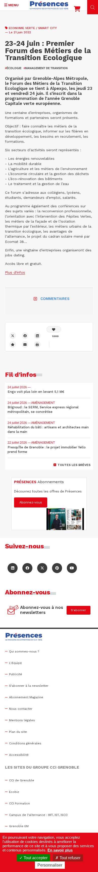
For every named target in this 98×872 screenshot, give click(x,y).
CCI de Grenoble (21, 780)
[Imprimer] (37, 344)
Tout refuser (69, 858)
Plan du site (18, 732)
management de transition (46, 68)
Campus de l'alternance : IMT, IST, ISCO (38, 815)
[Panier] (77, 10)
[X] (13, 335)
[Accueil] (49, 5)
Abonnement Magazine (26, 697)
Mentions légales (22, 720)
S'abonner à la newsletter (28, 685)
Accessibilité (19, 755)
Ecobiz (14, 792)
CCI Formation (19, 803)
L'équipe (15, 663)
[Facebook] (25, 335)
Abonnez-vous (30, 502)
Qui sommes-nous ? (24, 651)
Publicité (15, 674)
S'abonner (78, 610)
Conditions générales (25, 743)
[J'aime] (53, 329)
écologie (13, 68)
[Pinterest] (57, 568)
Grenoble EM (19, 826)
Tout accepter (35, 858)
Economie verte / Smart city (33, 28)
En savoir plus (60, 850)
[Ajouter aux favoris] (13, 344)
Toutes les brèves (74, 465)
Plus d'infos (15, 272)
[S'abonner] (13, 610)
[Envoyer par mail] (25, 344)
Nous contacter (20, 709)
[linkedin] (37, 335)
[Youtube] (72, 568)
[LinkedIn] (13, 568)
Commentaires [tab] (54, 298)
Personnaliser (49, 865)
